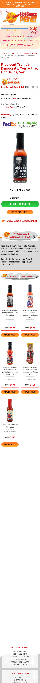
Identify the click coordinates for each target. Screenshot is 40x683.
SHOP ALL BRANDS (14, 53)
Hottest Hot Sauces (20, 657)
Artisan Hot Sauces (20, 662)
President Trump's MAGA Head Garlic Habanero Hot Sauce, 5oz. (30, 371)
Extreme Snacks (20, 659)
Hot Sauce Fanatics (30, 53)
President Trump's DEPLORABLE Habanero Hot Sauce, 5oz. (30, 313)
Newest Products (20, 651)
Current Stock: (20, 190)
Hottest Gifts (32, 41)
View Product (10, 335)
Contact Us (30, 36)
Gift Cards (18, 41)
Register (18, 36)
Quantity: (14, 198)
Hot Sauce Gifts (20, 654)
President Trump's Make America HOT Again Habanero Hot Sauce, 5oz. (10, 371)
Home (3, 53)
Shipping (6, 41)
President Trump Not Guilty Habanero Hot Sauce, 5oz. (10, 312)
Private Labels (20, 665)
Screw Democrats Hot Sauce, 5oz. (9, 426)
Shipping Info (20, 680)
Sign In (9, 36)
